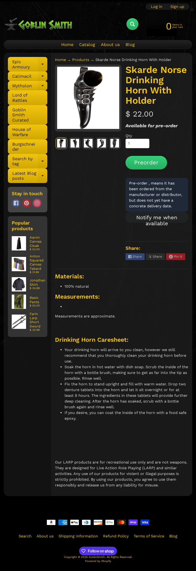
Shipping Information (78, 536)
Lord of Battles (19, 97)
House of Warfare (21, 132)
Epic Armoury (29, 64)
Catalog (87, 44)
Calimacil (29, 77)
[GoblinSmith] (38, 24)
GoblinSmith (97, 557)
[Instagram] (37, 203)
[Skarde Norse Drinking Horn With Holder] (61, 143)
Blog (130, 44)
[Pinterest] (26, 203)
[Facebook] (16, 203)
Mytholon (29, 87)
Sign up (177, 7)
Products (80, 59)
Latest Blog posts (29, 176)
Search (25, 536)
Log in (156, 7)
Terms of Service (149, 536)
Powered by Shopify (98, 561)
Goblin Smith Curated (20, 114)
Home (67, 44)
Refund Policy (116, 536)
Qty (128, 135)
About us (110, 44)
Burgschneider (23, 147)
